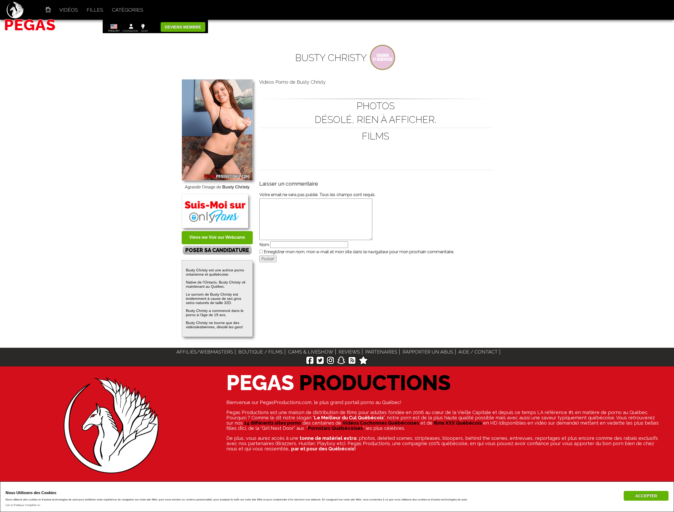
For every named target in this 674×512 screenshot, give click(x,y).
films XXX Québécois (458, 423)
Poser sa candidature (217, 250)
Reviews (349, 352)
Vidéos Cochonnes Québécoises (381, 423)
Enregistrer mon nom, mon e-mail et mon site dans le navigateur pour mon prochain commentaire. (359, 251)
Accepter (646, 496)
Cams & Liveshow (310, 352)
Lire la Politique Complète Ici (23, 505)
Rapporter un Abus (428, 352)
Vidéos (68, 10)
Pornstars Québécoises (335, 428)
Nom (264, 244)
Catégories (127, 10)
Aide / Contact (478, 352)
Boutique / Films (260, 352)
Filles (95, 10)
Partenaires (381, 352)
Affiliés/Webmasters (204, 352)
